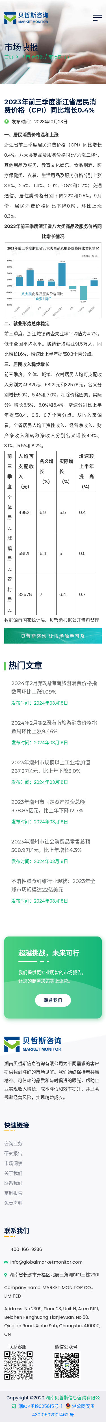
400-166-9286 (26, 1249)
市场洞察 (13, 1163)
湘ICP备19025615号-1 (40, 1406)
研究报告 (13, 1153)
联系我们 (53, 1000)
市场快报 (57, 57)
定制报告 (13, 1193)
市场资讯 (35, 57)
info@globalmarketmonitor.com (46, 1262)
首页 (8, 57)
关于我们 (13, 1173)
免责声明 (13, 1203)
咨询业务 (13, 1143)
